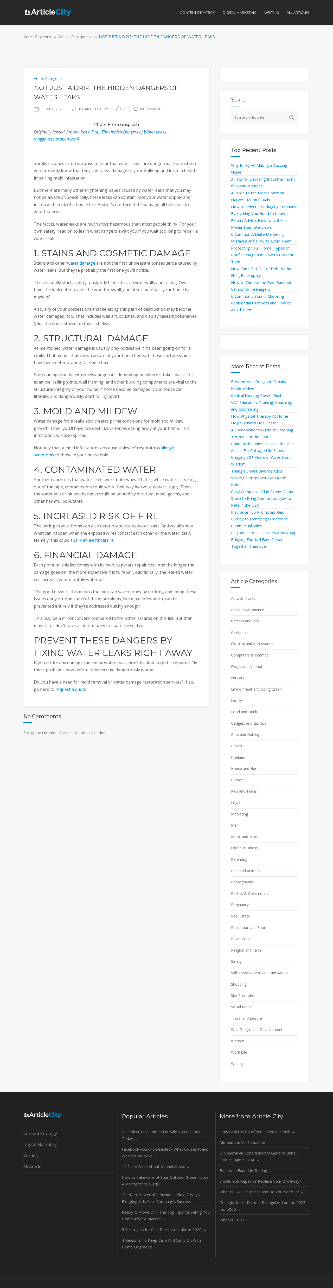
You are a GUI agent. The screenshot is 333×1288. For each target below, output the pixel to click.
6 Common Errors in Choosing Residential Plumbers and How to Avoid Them (261, 303)
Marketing (239, 814)
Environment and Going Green (256, 689)
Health (236, 745)
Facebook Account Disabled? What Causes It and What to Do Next (165, 1152)
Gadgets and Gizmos (248, 723)
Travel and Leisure (246, 1018)
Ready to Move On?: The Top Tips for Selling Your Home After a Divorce (166, 1215)
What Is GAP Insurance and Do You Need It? (262, 1191)
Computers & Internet (249, 655)
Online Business (244, 847)
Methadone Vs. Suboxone (245, 1142)
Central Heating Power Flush (256, 395)
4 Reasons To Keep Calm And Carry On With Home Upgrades (161, 1243)
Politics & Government (250, 893)
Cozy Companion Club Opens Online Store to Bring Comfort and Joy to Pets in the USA (262, 498)
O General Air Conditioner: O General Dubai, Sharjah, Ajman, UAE (258, 1156)
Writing (237, 1063)
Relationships (242, 938)
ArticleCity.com (37, 37)
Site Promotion (244, 995)
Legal (235, 802)
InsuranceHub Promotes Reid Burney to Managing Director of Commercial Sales (259, 518)
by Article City (93, 108)
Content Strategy (40, 1133)
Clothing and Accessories (252, 643)
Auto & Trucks (243, 598)
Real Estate (240, 916)
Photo (100, 124)
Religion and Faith (246, 950)
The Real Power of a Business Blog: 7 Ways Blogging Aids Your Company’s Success (161, 1198)
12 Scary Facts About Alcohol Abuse (156, 1166)
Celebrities (239, 632)
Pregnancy (240, 904)
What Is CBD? (234, 1219)
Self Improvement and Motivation (259, 972)
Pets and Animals (245, 870)
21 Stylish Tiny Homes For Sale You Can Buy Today (161, 1135)
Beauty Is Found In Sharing (246, 1170)
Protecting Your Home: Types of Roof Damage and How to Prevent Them (262, 254)
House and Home (246, 768)
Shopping (239, 984)
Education (239, 677)
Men (235, 825)
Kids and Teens (244, 791)
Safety (236, 961)
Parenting (239, 859)
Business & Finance (247, 609)
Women (237, 1040)
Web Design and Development (257, 1029)
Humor (237, 779)
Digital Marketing (40, 1144)
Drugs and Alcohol (246, 666)
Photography (242, 881)
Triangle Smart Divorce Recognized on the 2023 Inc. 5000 (263, 1206)
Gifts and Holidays (246, 734)
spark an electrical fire (92, 540)
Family (236, 700)
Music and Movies (246, 836)
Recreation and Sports (249, 927)
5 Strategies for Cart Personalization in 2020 (164, 1229)
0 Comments (152, 108)
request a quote (70, 689)
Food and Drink (244, 711)
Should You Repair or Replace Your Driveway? (263, 1181)
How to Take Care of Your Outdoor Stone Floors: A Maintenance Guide (165, 1181)
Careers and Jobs (245, 621)
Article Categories (74, 37)
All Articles (33, 1166)
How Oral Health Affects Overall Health (257, 1131)
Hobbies (238, 757)
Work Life (239, 1052)
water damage (81, 263)
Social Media (241, 1006)
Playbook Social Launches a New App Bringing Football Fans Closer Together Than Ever (264, 539)
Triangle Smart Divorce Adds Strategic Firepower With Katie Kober (258, 477)
